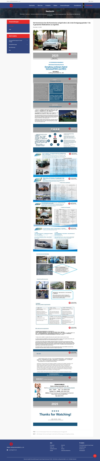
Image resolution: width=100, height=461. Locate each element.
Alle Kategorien (82, 450)
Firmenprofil (52, 445)
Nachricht (28, 14)
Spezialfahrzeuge (13, 44)
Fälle (10, 29)
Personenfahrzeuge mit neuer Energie (15, 41)
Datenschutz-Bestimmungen (65, 450)
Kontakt (51, 450)
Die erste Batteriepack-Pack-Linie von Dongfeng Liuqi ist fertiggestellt (51, 431)
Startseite (22, 14)
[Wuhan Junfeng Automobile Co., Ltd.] (11, 5)
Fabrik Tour (52, 447)
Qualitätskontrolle (53, 448)
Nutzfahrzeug (12, 47)
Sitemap (62, 448)
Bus (10, 50)
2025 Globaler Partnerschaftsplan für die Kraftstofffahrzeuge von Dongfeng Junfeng (55, 434)
